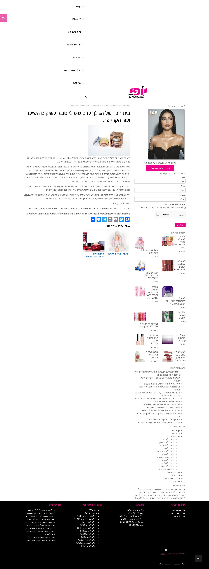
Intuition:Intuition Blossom (167, 401)
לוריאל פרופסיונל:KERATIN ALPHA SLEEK (176, 301)
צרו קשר (176, 481)
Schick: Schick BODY (182, 315)
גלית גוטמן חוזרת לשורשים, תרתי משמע (162, 384)
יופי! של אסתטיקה (166, 442)
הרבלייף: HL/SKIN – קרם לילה (180, 338)
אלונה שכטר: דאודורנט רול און (152, 355)
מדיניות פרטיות (178, 513)
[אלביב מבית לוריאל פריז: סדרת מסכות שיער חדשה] (167, 241)
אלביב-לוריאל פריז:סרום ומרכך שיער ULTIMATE (152, 292)
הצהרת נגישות (178, 510)
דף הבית (176, 430)
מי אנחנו (176, 433)
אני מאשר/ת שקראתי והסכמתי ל (161, 207)
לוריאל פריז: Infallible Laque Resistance (162, 404)
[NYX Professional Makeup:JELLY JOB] (140, 316)
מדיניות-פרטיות (147, 207)
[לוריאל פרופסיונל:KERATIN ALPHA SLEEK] (167, 291)
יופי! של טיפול (168, 454)
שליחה (180, 225)
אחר (95, 510)
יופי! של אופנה (167, 466)
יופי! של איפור (168, 439)
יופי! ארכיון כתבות (166, 469)
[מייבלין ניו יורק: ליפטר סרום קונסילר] (140, 339)
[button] (3, 18)
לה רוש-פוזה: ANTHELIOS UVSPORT (151, 275)
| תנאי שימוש (180, 516)
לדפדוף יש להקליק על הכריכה (160, 162)
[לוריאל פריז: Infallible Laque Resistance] (167, 265)
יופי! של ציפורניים (166, 445)
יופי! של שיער (168, 448)
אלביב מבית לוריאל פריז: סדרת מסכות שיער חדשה (157, 398)
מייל (183, 186)
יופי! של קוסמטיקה (165, 451)
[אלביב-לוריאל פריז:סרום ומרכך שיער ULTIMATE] (140, 291)
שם (184, 177)
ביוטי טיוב (175, 475)
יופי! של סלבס (168, 463)
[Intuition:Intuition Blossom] (140, 243)
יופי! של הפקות (167, 460)
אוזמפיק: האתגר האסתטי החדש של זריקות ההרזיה (157, 372)
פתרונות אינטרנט (173, 554)
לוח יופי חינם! (174, 472)
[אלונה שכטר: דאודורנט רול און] (140, 356)
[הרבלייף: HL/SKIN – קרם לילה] (167, 339)
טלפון (183, 195)
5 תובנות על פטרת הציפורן (168, 375)
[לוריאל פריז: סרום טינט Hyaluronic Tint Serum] (167, 356)
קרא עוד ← (182, 251)
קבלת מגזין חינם (172, 478)
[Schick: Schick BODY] (167, 316)
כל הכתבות (175, 436)
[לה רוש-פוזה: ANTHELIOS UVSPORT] (140, 265)
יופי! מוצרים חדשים (165, 457)
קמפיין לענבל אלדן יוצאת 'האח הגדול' (163, 419)
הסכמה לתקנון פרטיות (175, 204)
